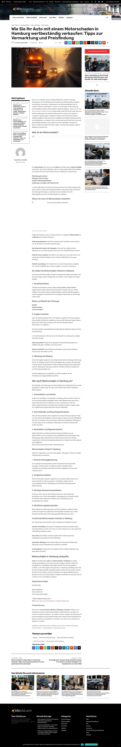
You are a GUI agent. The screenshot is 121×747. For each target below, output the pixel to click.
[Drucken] (92, 42)
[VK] (75, 647)
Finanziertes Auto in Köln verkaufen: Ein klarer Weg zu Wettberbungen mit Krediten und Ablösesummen (97, 188)
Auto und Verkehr (35, 25)
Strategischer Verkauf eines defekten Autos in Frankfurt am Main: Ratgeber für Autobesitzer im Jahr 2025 (65, 662)
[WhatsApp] (77, 42)
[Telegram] (100, 42)
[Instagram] (95, 2)
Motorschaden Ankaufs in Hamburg (65, 637)
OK (82, 744)
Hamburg (35, 637)
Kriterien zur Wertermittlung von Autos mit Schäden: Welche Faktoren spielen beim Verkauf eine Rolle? (20, 124)
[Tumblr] (96, 42)
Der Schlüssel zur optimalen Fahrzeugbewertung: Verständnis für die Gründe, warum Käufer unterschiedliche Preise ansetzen (21, 693)
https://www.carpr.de (20, 162)
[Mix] (104, 42)
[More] (108, 42)
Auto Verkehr (45, 25)
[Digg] (79, 647)
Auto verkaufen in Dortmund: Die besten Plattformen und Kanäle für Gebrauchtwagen (96, 77)
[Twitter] (99, 2)
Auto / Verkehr (15, 25)
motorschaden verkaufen (38, 641)
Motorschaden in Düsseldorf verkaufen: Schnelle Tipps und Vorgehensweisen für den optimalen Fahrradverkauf (27, 662)
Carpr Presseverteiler (22, 42)
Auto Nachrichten (25, 25)
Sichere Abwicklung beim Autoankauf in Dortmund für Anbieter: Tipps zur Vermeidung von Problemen (19, 137)
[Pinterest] (73, 42)
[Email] (88, 42)
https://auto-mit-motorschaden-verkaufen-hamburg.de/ (52, 601)
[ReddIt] (85, 42)
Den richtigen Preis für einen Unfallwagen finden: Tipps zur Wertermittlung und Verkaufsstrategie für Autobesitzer (96, 138)
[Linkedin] (81, 42)
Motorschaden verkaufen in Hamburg (55, 641)
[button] (107, 17)
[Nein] (119, 744)
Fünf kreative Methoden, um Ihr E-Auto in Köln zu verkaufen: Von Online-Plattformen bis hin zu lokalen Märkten (19, 109)
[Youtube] (102, 2)
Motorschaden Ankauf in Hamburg (47, 637)
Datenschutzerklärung (91, 744)
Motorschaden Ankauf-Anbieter (66, 287)
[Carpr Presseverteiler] (12, 42)
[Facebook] (92, 2)
